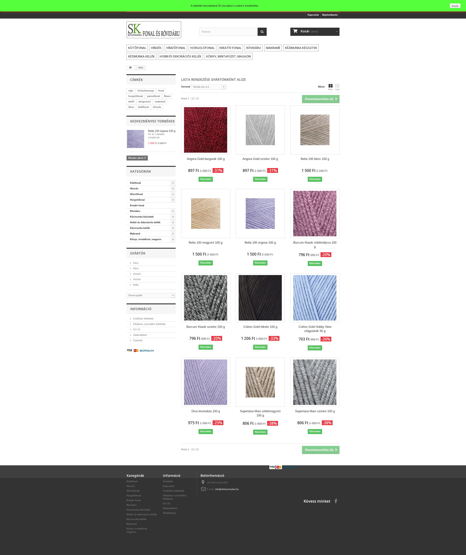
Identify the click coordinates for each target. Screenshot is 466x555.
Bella (136, 284)
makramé (160, 101)
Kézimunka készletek (301, 48)
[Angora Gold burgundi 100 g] (205, 130)
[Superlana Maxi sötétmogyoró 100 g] (260, 382)
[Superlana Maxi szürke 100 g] (315, 382)
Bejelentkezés (330, 14)
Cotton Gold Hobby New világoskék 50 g (315, 329)
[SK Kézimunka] (160, 29)
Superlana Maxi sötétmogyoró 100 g (260, 413)
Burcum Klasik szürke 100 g (205, 327)
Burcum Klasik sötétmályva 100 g (314, 244)
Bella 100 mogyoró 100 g (205, 242)
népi (130, 90)
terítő (131, 101)
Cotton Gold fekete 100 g (260, 327)
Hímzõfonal (175, 48)
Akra (135, 263)
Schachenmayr (145, 90)
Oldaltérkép (169, 513)
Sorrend (185, 86)
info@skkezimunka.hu (227, 489)
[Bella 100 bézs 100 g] (315, 130)
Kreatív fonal (230, 48)
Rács (330, 89)
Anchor (137, 279)
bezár (455, 5)
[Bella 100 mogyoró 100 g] (205, 213)
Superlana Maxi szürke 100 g (315, 411)
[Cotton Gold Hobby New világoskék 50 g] (315, 298)
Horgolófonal (202, 48)
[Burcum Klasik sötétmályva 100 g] (315, 213)
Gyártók (137, 253)
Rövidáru (253, 48)
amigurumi (144, 101)
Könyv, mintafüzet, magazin (228, 56)
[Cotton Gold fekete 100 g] (260, 298)
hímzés (157, 107)
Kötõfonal (137, 48)
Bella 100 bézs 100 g (315, 159)
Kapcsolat (313, 14)
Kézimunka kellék (141, 56)
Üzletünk (138, 340)
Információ (140, 309)
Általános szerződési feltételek (149, 324)
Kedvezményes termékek (152, 121)
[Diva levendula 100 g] (205, 382)
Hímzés (156, 48)
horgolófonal (135, 96)
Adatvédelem (140, 335)
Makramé (273, 48)
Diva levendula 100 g (205, 411)
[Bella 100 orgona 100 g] (260, 213)
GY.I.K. (137, 329)
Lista (337, 89)
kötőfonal (143, 107)
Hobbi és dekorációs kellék (180, 56)
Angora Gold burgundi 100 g (206, 159)
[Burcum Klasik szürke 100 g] (205, 298)
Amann (137, 273)
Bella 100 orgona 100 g (161, 130)
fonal (161, 90)
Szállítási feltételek (143, 318)
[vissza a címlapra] (130, 67)
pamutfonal (153, 96)
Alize (131, 107)
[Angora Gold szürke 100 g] (260, 130)
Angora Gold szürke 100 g (260, 159)
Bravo (167, 96)
